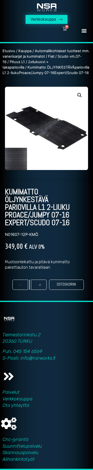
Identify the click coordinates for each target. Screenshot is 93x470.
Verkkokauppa (17, 399)
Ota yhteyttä (15, 405)
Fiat (51, 56)
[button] (84, 30)
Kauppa (24, 51)
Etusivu (8, 51)
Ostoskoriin (66, 284)
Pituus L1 (17, 62)
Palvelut (11, 392)
